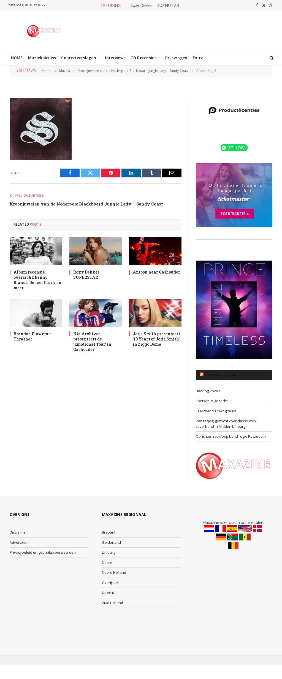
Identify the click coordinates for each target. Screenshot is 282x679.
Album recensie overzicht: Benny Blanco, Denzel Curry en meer (37, 279)
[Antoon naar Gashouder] (155, 251)
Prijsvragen (176, 57)
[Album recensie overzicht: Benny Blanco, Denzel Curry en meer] (36, 251)
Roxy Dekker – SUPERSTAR (154, 5)
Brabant (108, 532)
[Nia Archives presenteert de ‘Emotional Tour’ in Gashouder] (95, 313)
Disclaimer (18, 532)
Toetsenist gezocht (211, 400)
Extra (198, 57)
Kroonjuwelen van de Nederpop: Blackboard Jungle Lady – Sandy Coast (86, 204)
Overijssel (110, 582)
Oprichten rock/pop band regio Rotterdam (231, 436)
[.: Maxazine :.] (44, 30)
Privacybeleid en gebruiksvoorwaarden (43, 552)
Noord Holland (114, 572)
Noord (107, 562)
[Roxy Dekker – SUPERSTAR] (95, 251)
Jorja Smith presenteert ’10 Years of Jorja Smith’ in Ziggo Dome (156, 339)
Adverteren (19, 542)
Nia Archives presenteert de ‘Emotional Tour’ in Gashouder (92, 341)
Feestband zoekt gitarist (216, 411)
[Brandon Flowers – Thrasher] (36, 313)
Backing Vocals (208, 390)
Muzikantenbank (220, 374)
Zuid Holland (112, 602)
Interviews (115, 57)
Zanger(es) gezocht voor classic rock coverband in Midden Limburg (226, 423)
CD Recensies (143, 57)
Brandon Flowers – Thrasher (32, 336)
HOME (17, 57)
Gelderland (111, 542)
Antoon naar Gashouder (156, 272)
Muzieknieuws (42, 57)
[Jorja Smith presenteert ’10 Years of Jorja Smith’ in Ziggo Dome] (155, 313)
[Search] (271, 58)
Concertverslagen (78, 57)
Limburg (108, 552)
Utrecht (108, 592)
